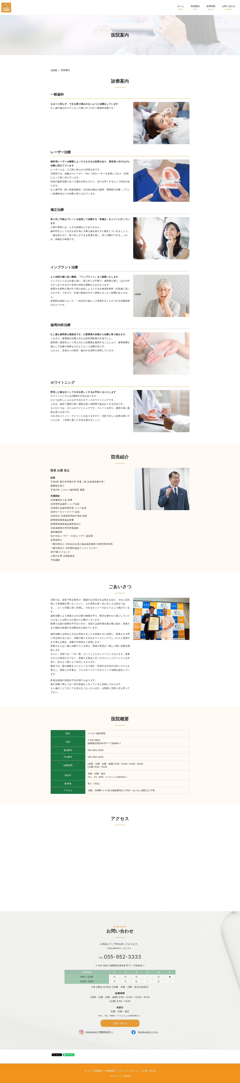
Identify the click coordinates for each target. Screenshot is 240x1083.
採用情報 (210, 7)
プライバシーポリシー (128, 1070)
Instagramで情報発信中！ (99, 1032)
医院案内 (195, 7)
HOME (54, 70)
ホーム (181, 7)
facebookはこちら (148, 1032)
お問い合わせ (228, 7)
